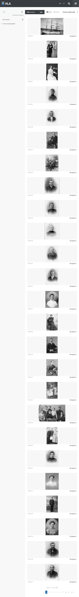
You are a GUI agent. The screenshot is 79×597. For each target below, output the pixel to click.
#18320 (30, 514)
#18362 (30, 81)
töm (41, 12)
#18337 (30, 309)
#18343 (30, 241)
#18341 (30, 286)
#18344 (30, 218)
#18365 (30, 36)
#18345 (30, 195)
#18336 (30, 332)
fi (64, 3)
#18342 (30, 263)
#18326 (30, 59)
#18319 (30, 536)
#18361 (30, 104)
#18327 (30, 377)
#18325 (30, 400)
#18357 (30, 150)
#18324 (30, 423)
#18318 (30, 559)
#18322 (30, 468)
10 (72, 592)
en (60, 3)
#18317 (30, 582)
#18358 (30, 127)
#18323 (30, 445)
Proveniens (6, 20)
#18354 (30, 172)
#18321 (30, 491)
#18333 (30, 354)
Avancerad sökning (18, 15)
